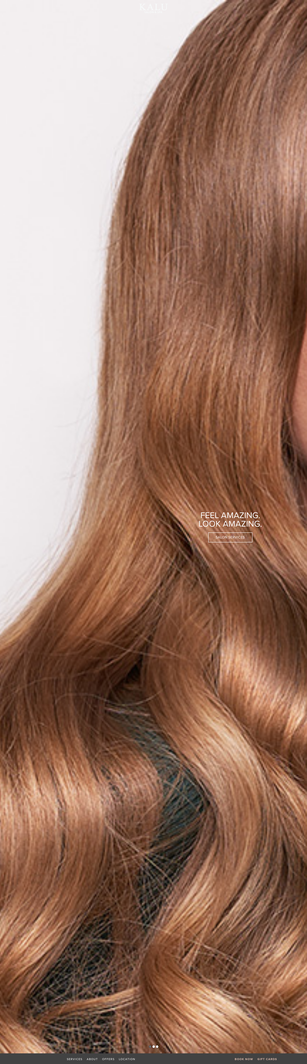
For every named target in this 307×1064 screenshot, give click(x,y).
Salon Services (230, 537)
